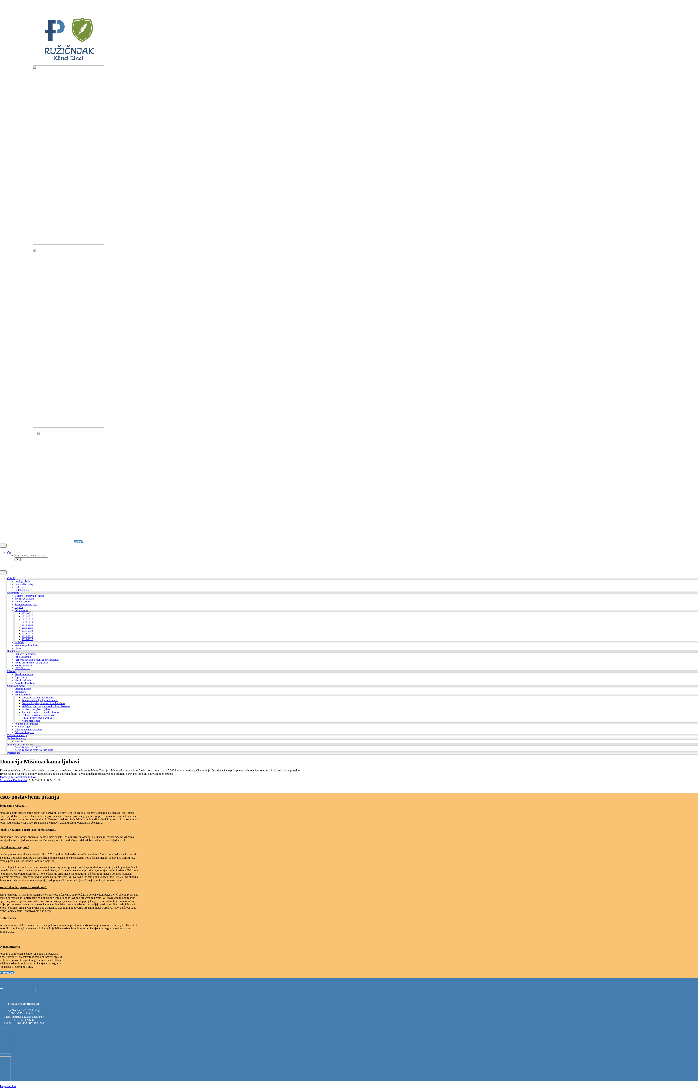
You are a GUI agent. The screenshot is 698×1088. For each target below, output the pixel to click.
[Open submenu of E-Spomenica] (29, 611)
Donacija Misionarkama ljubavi (18, 777)
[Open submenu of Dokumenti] (20, 593)
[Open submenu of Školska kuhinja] (25, 739)
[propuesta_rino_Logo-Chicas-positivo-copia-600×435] (91, 539)
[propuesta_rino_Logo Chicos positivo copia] (68, 243)
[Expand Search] (10, 553)
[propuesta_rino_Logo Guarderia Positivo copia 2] (68, 60)
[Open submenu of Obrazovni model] (26, 686)
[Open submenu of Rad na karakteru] (33, 695)
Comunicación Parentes (13, 780)
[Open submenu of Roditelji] (17, 651)
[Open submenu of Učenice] (16, 672)
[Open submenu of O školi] (16, 579)
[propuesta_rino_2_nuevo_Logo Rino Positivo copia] (68, 426)
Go (17, 559)
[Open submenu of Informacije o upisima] (31, 744)
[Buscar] (8, 552)
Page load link (8, 1086)
